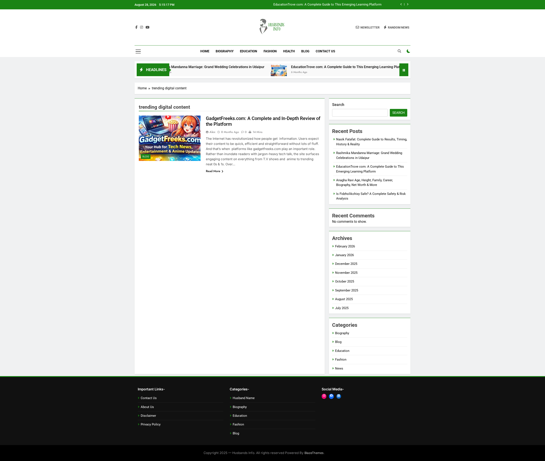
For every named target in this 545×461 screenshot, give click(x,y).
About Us (147, 407)
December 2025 (346, 264)
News (339, 368)
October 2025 (344, 281)
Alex (212, 132)
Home (204, 51)
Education (248, 51)
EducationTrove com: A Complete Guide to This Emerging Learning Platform (327, 4)
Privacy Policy (151, 424)
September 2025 (346, 290)
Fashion (270, 51)
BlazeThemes (314, 453)
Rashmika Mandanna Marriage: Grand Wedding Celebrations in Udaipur (193, 67)
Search (338, 104)
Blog (305, 51)
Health (289, 51)
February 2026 (345, 246)
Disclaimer (148, 416)
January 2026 (344, 255)
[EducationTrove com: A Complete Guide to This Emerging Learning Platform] (263, 72)
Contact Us (325, 51)
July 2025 (342, 308)
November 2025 (346, 273)
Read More (213, 171)
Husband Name (244, 398)
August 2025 (344, 299)
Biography (225, 51)
